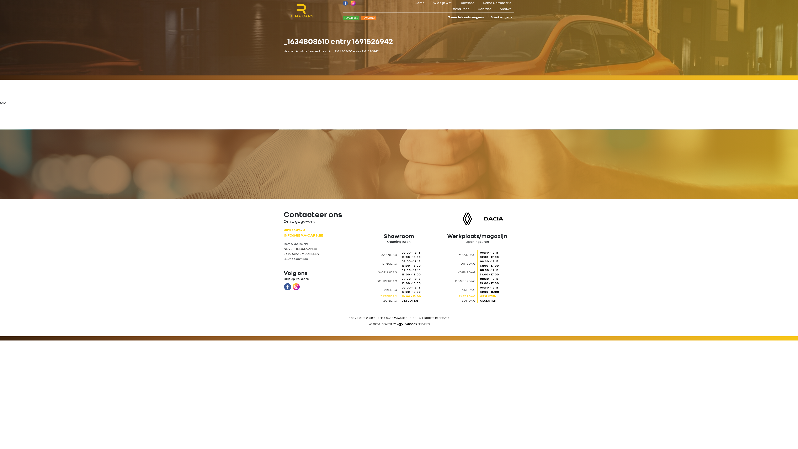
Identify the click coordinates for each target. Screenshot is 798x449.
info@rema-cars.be (303, 235)
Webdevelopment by (382, 324)
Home (419, 3)
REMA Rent (368, 17)
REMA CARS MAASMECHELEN (397, 317)
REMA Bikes (351, 17)
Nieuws (505, 9)
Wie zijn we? (442, 3)
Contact (484, 9)
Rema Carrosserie (497, 3)
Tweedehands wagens (466, 17)
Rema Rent (460, 9)
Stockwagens (501, 17)
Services (467, 3)
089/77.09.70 (294, 229)
